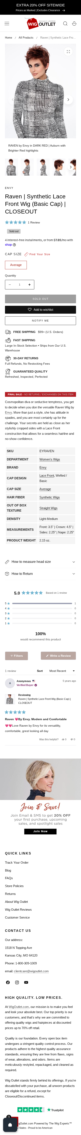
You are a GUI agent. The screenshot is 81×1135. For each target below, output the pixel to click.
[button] (7, 24)
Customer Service (17, 917)
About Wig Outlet (16, 901)
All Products (26, 37)
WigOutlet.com (19, 1007)
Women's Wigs (49, 459)
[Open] (10, 1125)
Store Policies (14, 886)
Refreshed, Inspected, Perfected (26, 374)
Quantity (10, 275)
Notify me (40, 320)
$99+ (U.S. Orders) (38, 332)
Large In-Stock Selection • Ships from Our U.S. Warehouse (35, 345)
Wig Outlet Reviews (18, 909)
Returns (10, 894)
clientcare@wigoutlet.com (31, 971)
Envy (9, 188)
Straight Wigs (48, 508)
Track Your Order (16, 862)
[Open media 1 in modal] (68, 51)
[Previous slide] (12, 99)
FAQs (9, 878)
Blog (8, 870)
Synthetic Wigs (49, 497)
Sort (40, 671)
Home (8, 37)
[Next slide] (68, 99)
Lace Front (46, 475)
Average (45, 489)
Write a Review (61, 657)
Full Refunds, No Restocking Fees (27, 361)
